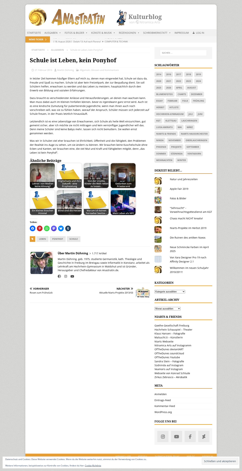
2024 (198, 81)
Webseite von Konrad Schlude (172, 373)
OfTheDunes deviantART (169, 349)
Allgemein (85, 70)
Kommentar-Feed (164, 406)
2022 (178, 81)
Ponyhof (57, 238)
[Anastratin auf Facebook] (190, 436)
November (174, 140)
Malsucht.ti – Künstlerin (168, 337)
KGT (158, 120)
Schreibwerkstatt (155, 32)
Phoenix (161, 146)
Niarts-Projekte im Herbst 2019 (188, 228)
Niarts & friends (166, 133)
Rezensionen (127, 32)
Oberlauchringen (196, 140)
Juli (190, 114)
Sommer (161, 153)
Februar (172, 100)
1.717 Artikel (99, 253)
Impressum (182, 32)
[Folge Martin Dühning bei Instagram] (64, 276)
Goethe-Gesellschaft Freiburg (171, 325)
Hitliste (174, 107)
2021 (168, 81)
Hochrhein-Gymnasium (170, 114)
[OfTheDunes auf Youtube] (176, 436)
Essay (159, 100)
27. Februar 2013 (43, 70)
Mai (180, 127)
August (191, 87)
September (193, 146)
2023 (188, 81)
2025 (158, 87)
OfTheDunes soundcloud (169, 353)
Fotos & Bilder (74, 32)
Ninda (160, 140)
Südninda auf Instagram (168, 365)
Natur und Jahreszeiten (184, 179)
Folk (185, 100)
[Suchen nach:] (183, 53)
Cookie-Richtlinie (93, 465)
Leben (42, 238)
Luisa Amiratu (164, 127)
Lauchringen (189, 120)
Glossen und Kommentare (105, 70)
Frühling (198, 100)
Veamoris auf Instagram (168, 369)
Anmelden (160, 394)
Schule (73, 238)
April (179, 87)
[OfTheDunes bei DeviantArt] (203, 436)
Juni (200, 114)
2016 (168, 74)
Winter (181, 160)
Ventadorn (194, 153)
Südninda (176, 153)
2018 (188, 74)
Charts (182, 94)
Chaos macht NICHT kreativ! (186, 218)
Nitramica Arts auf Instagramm (172, 345)
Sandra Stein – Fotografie (169, 361)
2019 (198, 74)
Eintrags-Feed (162, 400)
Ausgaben (51, 32)
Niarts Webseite (163, 341)
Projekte (176, 146)
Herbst (160, 107)
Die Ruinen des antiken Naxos (188, 237)
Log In (200, 32)
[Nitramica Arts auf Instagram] (162, 436)
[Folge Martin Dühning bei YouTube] (71, 276)
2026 (168, 87)
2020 (158, 81)
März (190, 127)
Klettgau (170, 120)
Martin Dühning (65, 70)
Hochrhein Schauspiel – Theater (173, 329)
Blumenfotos (164, 94)
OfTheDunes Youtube (167, 357)
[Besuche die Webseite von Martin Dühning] (59, 276)
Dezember (196, 94)
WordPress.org (163, 412)
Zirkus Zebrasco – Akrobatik (170, 377)
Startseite (34, 32)
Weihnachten (164, 160)
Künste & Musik (101, 32)
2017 (178, 74)
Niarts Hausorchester (194, 133)
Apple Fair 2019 (179, 188)
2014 (158, 74)
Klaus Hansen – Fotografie (169, 333)
